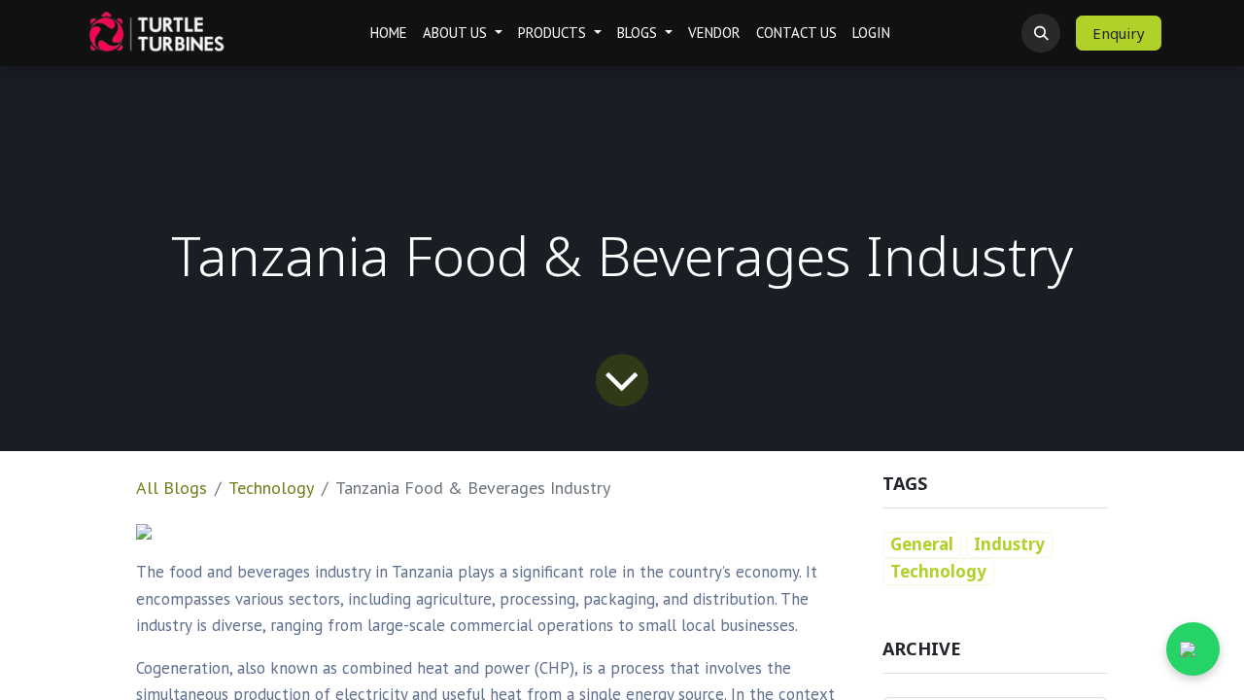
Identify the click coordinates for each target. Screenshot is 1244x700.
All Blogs (171, 487)
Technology (271, 487)
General (921, 544)
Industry (1009, 544)
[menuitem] (389, 33)
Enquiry (1118, 33)
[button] (1040, 33)
